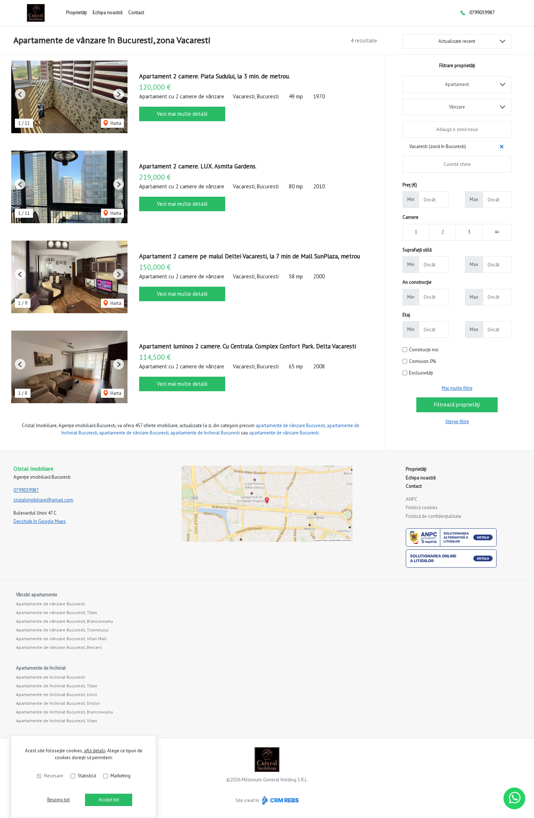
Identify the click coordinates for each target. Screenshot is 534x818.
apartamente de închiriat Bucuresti (205, 433)
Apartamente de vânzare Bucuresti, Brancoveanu (64, 621)
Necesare (53, 776)
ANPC (411, 499)
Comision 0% (422, 361)
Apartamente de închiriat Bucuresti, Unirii (56, 694)
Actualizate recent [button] (456, 41)
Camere (410, 217)
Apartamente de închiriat (41, 668)
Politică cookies (422, 507)
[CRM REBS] (279, 800)
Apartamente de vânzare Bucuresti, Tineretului (62, 630)
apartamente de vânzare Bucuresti (290, 425)
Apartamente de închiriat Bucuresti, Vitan (56, 720)
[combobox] (456, 84)
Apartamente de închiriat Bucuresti (50, 677)
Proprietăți (76, 12)
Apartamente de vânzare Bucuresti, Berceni (59, 647)
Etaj (406, 315)
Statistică (87, 776)
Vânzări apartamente (36, 595)
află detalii (94, 751)
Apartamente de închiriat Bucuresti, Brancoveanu (64, 712)
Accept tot (108, 800)
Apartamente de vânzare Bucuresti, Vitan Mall (61, 638)
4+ (496, 232)
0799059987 (482, 12)
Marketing (120, 776)
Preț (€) (409, 185)
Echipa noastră (107, 12)
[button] (20, 94)
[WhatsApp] (514, 798)
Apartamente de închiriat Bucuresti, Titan (56, 685)
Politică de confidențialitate (433, 516)
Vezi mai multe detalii (182, 113)
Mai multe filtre (457, 388)
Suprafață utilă (417, 250)
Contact (136, 12)
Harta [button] (115, 123)
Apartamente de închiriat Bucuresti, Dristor (58, 703)
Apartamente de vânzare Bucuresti (50, 603)
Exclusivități (421, 373)
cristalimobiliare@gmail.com (43, 500)
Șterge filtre (457, 421)
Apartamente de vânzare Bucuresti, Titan (56, 612)
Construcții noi (423, 350)
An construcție (417, 282)
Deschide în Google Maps (39, 521)
